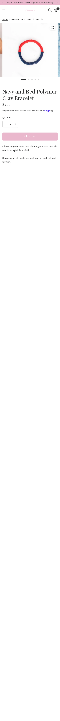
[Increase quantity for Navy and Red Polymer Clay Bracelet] (15, 124)
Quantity (6, 117)
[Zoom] (52, 27)
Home (5, 19)
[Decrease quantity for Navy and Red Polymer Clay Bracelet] (5, 124)
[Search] (50, 10)
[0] (55, 10)
